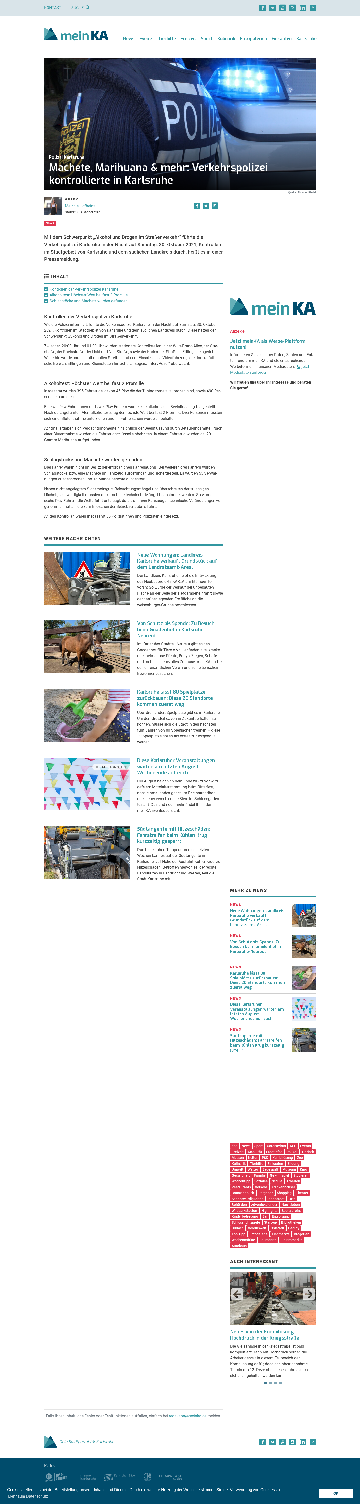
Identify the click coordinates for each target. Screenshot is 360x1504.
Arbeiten (293, 1181)
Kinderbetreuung (245, 1216)
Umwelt (237, 1169)
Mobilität (255, 1152)
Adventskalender (264, 1205)
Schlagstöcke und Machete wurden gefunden (89, 301)
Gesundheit (241, 1175)
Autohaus (239, 1246)
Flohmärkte (281, 1234)
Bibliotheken (291, 1222)
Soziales (261, 1181)
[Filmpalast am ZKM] (170, 1476)
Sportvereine (292, 1211)
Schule (277, 1181)
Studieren (301, 1175)
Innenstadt (276, 1199)
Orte (292, 1199)
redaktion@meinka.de (187, 1416)
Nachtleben (291, 1205)
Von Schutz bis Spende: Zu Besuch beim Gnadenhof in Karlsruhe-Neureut (176, 629)
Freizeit (188, 39)
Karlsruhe (306, 39)
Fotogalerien (253, 39)
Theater (302, 1193)
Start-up (270, 1222)
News (129, 39)
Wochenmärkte (243, 1240)
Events (146, 39)
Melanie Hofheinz (80, 206)
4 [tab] (280, 1383)
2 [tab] (270, 1383)
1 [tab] (265, 1383)
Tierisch (307, 1152)
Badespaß (270, 1169)
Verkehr (261, 1187)
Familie (260, 1175)
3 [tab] (275, 1383)
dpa (235, 1146)
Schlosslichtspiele (246, 1222)
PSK (265, 1158)
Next (309, 1294)
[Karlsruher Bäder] (120, 1476)
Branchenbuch (243, 1193)
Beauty (293, 1228)
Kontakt (52, 7)
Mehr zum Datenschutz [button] (28, 1496)
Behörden (239, 1205)
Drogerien (301, 1234)
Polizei (292, 1152)
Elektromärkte (292, 1240)
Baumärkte (267, 1240)
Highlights (269, 1211)
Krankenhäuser (283, 1187)
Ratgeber (265, 1193)
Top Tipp (238, 1234)
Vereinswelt (257, 1228)
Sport (207, 39)
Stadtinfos (274, 1152)
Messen (238, 1158)
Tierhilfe (167, 39)
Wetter (253, 1169)
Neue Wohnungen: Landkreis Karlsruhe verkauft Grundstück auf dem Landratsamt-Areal (177, 561)
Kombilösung (282, 1158)
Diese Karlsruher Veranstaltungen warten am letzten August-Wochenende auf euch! (176, 766)
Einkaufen (282, 39)
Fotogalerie (259, 1234)
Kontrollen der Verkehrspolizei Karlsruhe (84, 289)
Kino (303, 1169)
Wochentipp (241, 1181)
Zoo (300, 1158)
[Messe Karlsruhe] (86, 1476)
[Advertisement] (273, 240)
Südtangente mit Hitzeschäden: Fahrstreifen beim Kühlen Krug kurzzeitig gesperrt (173, 835)
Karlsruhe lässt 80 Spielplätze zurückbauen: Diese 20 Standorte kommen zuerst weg (175, 698)
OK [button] (335, 1493)
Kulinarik (226, 39)
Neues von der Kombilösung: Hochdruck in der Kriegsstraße (264, 1335)
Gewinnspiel (279, 1175)
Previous (237, 1294)
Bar (265, 1216)
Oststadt (277, 1228)
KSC (293, 1146)
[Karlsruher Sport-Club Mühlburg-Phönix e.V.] (56, 1476)
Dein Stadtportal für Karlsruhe (86, 1441)
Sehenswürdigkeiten (248, 1199)
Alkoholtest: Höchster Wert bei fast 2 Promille (89, 295)
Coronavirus (276, 1146)
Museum (289, 1169)
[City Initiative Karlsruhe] (147, 1476)
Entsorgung (281, 1216)
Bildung (293, 1164)
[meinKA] (76, 34)
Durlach (238, 1228)
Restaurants (241, 1187)
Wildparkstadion (244, 1211)
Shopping (284, 1193)
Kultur (253, 1158)
